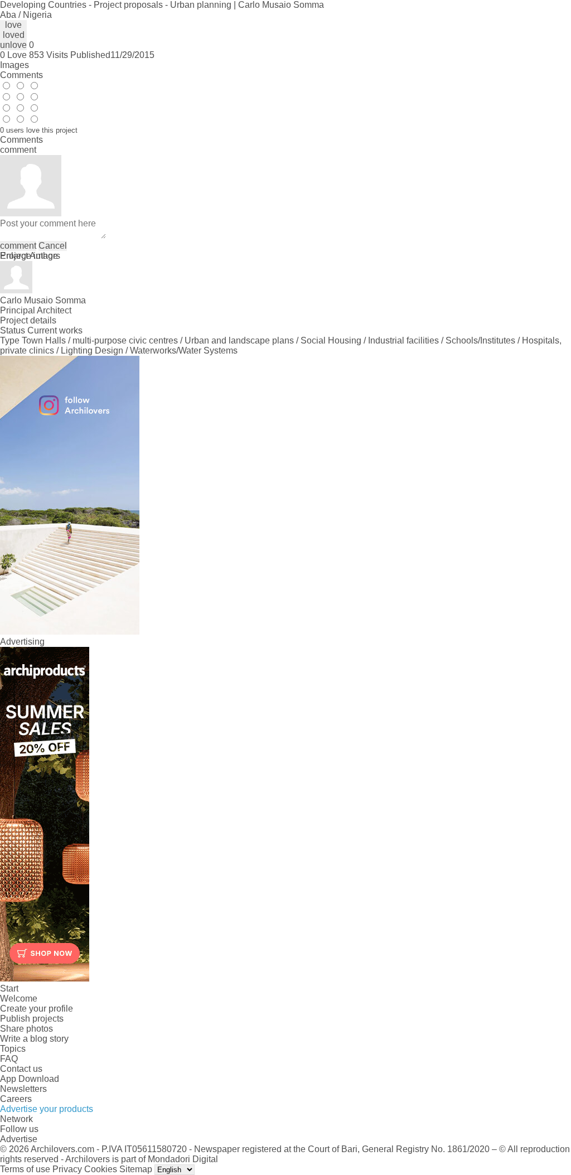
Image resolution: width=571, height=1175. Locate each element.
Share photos (26, 1028)
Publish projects (32, 1018)
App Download (29, 1079)
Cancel (52, 245)
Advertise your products (46, 1109)
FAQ (9, 1058)
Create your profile (36, 1008)
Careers (16, 1099)
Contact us (21, 1069)
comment (18, 245)
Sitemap (135, 1169)
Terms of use (25, 1169)
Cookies (100, 1169)
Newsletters (23, 1089)
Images (14, 65)
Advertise (18, 1139)
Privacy (67, 1169)
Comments (21, 75)
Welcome (18, 998)
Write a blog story (34, 1038)
